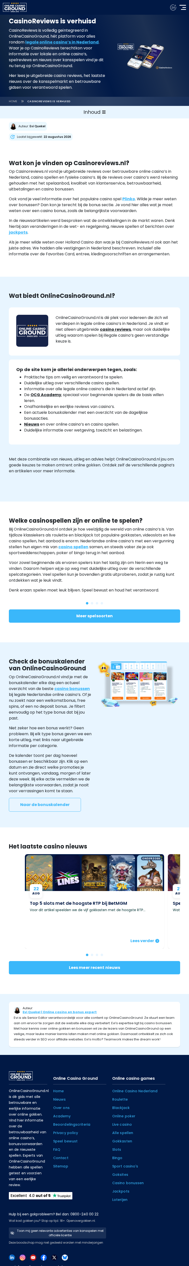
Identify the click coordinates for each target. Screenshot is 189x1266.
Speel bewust (65, 1141)
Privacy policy (65, 1132)
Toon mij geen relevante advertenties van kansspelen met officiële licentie (60, 1233)
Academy (62, 1116)
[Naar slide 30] (97, 603)
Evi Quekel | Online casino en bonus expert (60, 1012)
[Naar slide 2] (97, 955)
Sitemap (60, 1166)
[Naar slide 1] (92, 955)
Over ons (61, 1107)
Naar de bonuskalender (45, 804)
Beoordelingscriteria (71, 1124)
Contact (60, 1157)
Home (13, 101)
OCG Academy (46, 395)
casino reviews (115, 329)
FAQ (56, 1149)
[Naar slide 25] (92, 603)
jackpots (18, 232)
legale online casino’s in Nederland (62, 42)
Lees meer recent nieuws (94, 967)
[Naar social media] (12, 1257)
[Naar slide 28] (87, 603)
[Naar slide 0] (87, 955)
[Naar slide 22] (102, 603)
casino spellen (73, 547)
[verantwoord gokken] (173, 7)
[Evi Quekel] (29, 126)
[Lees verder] (94, 901)
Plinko (128, 199)
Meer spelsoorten (94, 616)
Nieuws (31, 424)
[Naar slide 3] (102, 955)
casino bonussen (72, 688)
